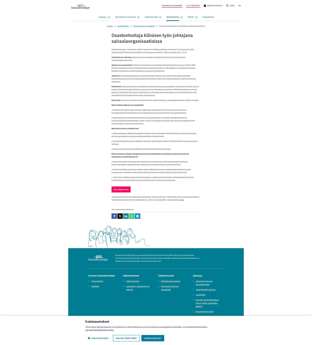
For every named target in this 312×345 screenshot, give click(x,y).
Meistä (191, 16)
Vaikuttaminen (132, 281)
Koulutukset (208, 16)
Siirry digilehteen (121, 189)
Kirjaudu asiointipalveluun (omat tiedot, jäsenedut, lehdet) (207, 303)
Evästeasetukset (100, 338)
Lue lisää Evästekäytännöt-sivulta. (99, 330)
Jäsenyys (102, 16)
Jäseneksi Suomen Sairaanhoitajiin (204, 283)
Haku (232, 5)
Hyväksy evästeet (152, 338)
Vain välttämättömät (126, 338)
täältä (181, 200)
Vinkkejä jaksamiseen (170, 281)
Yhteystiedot (97, 281)
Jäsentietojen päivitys (206, 289)
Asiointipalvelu (214, 5)
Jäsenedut (200, 294)
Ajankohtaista (172, 16)
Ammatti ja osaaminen (125, 16)
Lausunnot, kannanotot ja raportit (138, 288)
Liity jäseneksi (193, 5)
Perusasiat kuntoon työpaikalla (170, 288)
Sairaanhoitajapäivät (172, 5)
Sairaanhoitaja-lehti (204, 311)
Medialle (95, 286)
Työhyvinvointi (151, 16)
